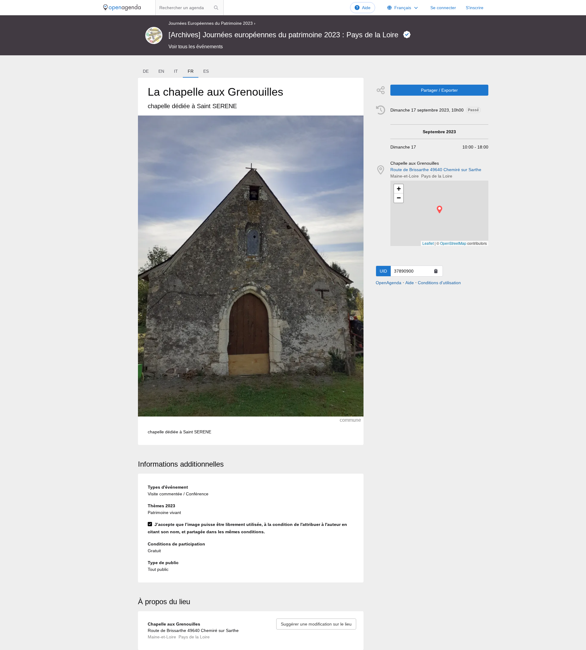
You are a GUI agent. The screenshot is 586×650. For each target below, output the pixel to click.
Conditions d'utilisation (439, 282)
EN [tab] (161, 71)
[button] (439, 209)
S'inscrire (474, 7)
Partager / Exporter (439, 90)
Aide (366, 7)
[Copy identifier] (436, 271)
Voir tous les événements (195, 46)
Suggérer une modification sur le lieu (316, 624)
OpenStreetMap (453, 243)
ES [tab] (206, 71)
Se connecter (443, 7)
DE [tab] (146, 71)
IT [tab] (176, 71)
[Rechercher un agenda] (216, 7)
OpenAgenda (388, 282)
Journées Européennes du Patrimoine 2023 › (211, 23)
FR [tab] (191, 71)
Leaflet (428, 243)
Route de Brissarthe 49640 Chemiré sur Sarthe (435, 169)
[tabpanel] (250, 261)
